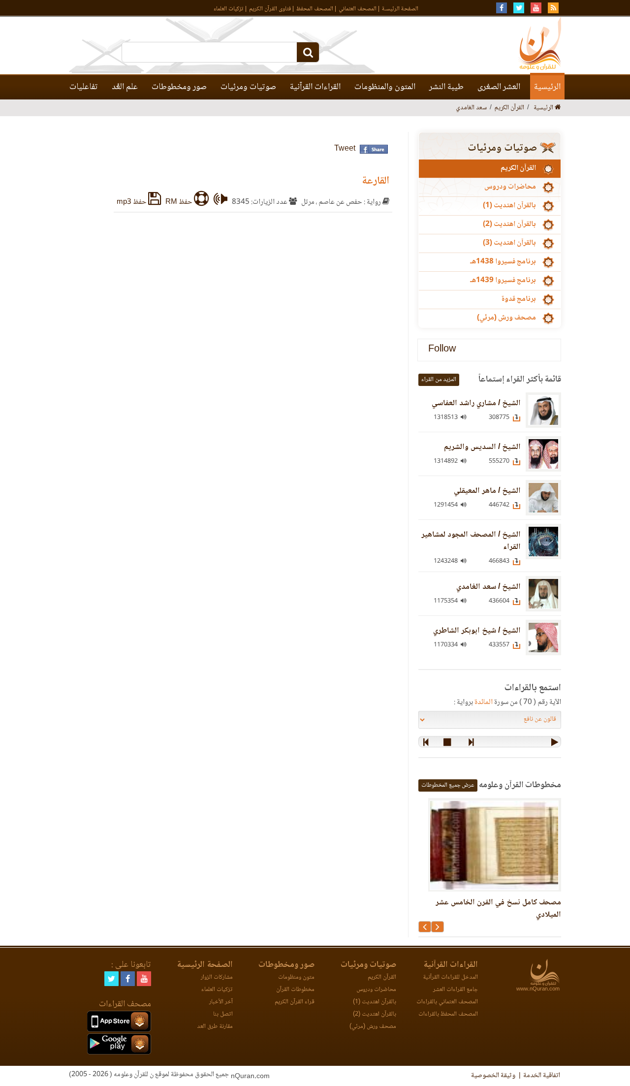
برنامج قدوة (518, 299)
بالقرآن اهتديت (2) (509, 224)
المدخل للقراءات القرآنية (450, 977)
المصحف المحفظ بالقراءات (448, 1014)
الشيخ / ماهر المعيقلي (487, 491)
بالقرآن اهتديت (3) (509, 243)
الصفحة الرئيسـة (400, 9)
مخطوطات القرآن (295, 990)
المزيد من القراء (438, 380)
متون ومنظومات (296, 977)
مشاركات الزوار (217, 977)
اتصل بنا (223, 1014)
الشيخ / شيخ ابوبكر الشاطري (477, 631)
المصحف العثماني (358, 9)
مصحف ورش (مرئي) (506, 318)
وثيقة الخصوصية (493, 1076)
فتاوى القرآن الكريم (270, 9)
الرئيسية (547, 87)
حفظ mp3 (132, 202)
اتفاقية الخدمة (541, 1076)
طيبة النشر (446, 87)
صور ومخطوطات (179, 87)
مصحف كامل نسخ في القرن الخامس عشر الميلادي (498, 909)
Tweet (344, 149)
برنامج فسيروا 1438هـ (503, 262)
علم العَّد (125, 87)
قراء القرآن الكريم (295, 1002)
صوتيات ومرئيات (248, 87)
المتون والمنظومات (384, 87)
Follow (442, 350)
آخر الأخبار (221, 1002)
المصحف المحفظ (314, 9)
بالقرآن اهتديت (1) (509, 205)
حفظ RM (179, 202)
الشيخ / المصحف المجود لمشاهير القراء (471, 541)
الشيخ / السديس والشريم (482, 447)
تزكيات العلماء (229, 9)
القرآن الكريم (518, 168)
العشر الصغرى (498, 87)
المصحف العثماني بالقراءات (447, 1002)
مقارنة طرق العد (215, 1027)
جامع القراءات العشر (455, 990)
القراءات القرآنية (315, 87)
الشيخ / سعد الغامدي (488, 587)
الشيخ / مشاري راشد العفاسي (476, 403)
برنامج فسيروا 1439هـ (503, 280)
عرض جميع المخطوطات (447, 785)
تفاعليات (83, 87)
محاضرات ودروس (510, 187)
